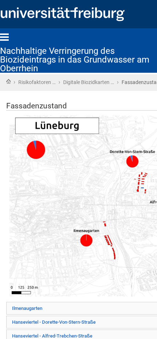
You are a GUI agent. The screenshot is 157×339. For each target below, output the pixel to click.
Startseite (8, 81)
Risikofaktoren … (36, 82)
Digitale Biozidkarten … (88, 82)
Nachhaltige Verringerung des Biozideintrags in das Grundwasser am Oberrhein (74, 59)
